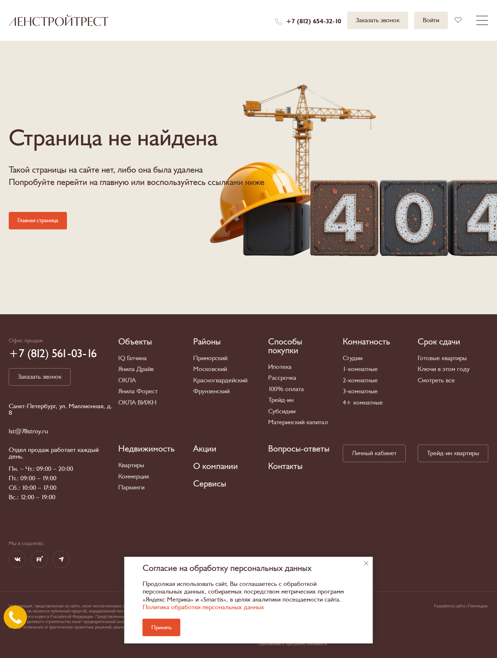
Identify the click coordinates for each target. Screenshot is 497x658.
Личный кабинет (374, 453)
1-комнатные (360, 369)
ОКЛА (127, 380)
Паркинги (131, 487)
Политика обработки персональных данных (203, 607)
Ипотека (279, 367)
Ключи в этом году (444, 369)
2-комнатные (360, 380)
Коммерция (133, 476)
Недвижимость (146, 449)
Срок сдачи (439, 342)
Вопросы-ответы (299, 449)
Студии (352, 358)
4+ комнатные (363, 402)
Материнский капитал (298, 422)
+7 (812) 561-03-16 (53, 353)
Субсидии (281, 411)
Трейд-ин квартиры (453, 453)
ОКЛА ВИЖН (137, 402)
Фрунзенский (211, 391)
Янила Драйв (136, 369)
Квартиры (131, 465)
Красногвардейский (220, 380)
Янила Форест (138, 391)
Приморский (210, 358)
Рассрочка (282, 378)
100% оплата (286, 389)
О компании (215, 466)
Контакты (285, 466)
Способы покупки (285, 346)
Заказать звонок (377, 20)
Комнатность (366, 342)
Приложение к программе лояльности (292, 643)
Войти (431, 20)
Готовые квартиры (442, 358)
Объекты (135, 342)
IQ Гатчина (132, 358)
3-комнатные (360, 391)
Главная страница (37, 220)
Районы (207, 342)
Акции (204, 449)
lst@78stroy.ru (28, 431)
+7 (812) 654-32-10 (313, 21)
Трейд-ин (281, 400)
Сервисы (209, 484)
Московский (210, 369)
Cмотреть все (436, 380)
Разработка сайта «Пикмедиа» (461, 605)
